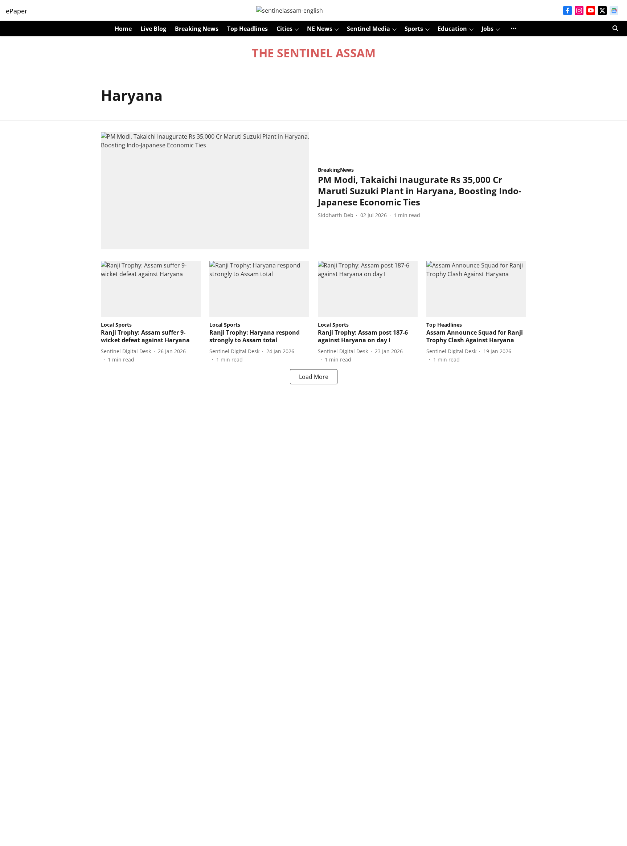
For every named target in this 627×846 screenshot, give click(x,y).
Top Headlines (247, 29)
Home (123, 29)
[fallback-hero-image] (205, 190)
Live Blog (153, 29)
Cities (284, 29)
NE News (319, 29)
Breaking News (196, 29)
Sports (414, 29)
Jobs (487, 29)
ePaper (16, 11)
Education (452, 29)
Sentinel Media (368, 29)
